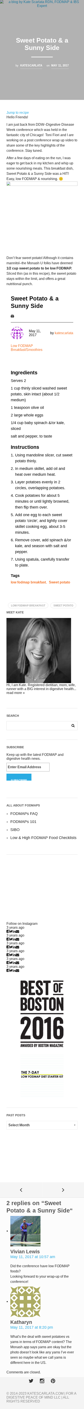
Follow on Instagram (21, 923)
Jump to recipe (17, 112)
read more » (15, 693)
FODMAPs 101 (23, 821)
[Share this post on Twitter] (11, 931)
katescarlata (31, 65)
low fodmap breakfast (28, 582)
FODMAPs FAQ (24, 813)
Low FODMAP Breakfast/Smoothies (26, 348)
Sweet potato (59, 582)
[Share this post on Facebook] (7, 931)
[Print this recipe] (12, 316)
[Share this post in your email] (17, 931)
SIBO (15, 830)
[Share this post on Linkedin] (14, 931)
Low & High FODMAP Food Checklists (43, 838)
